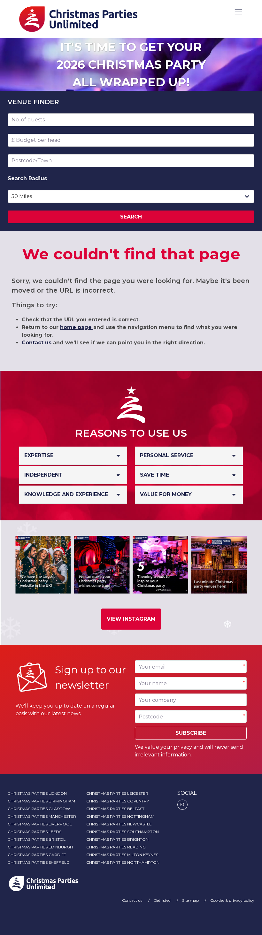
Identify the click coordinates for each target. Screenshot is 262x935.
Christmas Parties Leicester (117, 793)
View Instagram (131, 619)
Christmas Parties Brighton (117, 839)
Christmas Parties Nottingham (120, 816)
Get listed (163, 900)
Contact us (37, 343)
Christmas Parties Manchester (42, 816)
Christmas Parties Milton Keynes (122, 854)
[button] (238, 12)
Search (131, 217)
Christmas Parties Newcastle (119, 824)
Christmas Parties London (37, 793)
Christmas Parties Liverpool (40, 824)
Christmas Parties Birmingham (41, 801)
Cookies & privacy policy (232, 900)
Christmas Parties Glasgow (39, 808)
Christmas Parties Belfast (115, 808)
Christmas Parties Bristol (37, 839)
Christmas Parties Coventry (117, 801)
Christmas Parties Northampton (122, 862)
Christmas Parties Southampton (122, 831)
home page (76, 327)
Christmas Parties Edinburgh (40, 847)
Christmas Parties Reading (116, 847)
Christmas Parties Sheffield (39, 862)
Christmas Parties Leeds (34, 831)
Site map (191, 900)
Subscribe (190, 733)
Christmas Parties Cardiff (37, 854)
